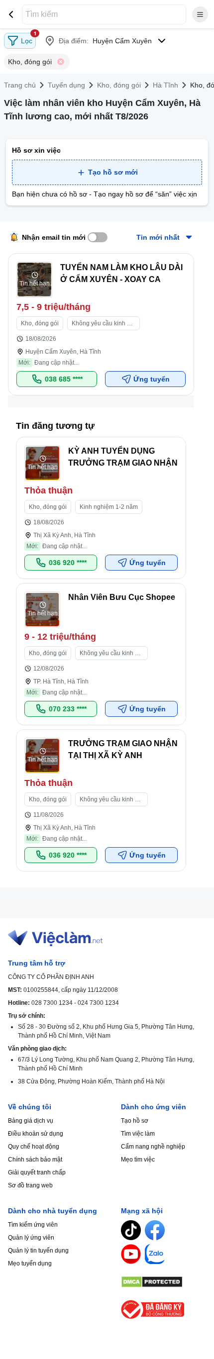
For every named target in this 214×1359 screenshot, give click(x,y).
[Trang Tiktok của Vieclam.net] (131, 1230)
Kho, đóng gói (119, 85)
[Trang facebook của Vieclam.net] (155, 1230)
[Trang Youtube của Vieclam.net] (131, 1254)
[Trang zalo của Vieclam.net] (155, 1254)
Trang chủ (20, 85)
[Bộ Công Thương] (163, 1309)
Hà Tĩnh (165, 85)
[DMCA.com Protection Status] (163, 1282)
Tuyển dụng (66, 85)
